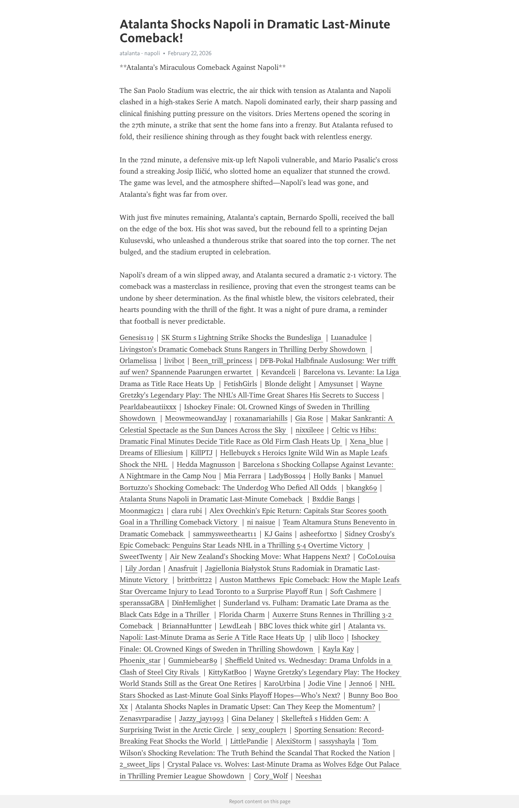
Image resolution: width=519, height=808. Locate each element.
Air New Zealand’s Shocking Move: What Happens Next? (260, 556)
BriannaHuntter (187, 625)
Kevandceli (278, 371)
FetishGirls (240, 383)
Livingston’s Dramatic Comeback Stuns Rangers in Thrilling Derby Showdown (243, 349)
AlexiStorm (293, 741)
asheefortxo (318, 533)
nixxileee (310, 429)
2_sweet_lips (140, 764)
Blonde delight (288, 383)
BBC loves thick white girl (300, 625)
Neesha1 (309, 775)
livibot (174, 360)
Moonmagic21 (142, 510)
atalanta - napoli (140, 53)
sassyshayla (337, 741)
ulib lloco (329, 637)
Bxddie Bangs (333, 498)
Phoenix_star (140, 660)
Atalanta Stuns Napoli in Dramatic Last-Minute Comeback (212, 498)
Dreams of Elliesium (151, 452)
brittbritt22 (194, 579)
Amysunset (336, 383)
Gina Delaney (253, 718)
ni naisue (261, 522)
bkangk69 (361, 487)
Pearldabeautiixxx (148, 406)
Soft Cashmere (353, 591)
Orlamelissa (138, 360)
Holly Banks (332, 475)
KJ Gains (278, 533)
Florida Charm (242, 614)
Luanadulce (349, 337)
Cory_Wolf (271, 775)
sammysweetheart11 (225, 533)
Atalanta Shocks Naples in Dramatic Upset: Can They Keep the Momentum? (255, 706)
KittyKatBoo (227, 672)
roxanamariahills (260, 418)
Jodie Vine (324, 683)
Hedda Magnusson (206, 464)
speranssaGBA (142, 602)
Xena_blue (366, 441)
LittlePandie (249, 741)
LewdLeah (235, 625)
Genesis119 (137, 337)
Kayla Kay (338, 649)
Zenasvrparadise (146, 718)
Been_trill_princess (222, 360)
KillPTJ (201, 452)
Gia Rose (309, 418)
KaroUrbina (282, 683)
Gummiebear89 (192, 660)
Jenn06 (360, 683)
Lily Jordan (143, 568)
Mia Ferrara (242, 475)
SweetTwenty (141, 556)
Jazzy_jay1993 (201, 718)
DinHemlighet (194, 602)
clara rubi (187, 510)
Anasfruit (182, 568)
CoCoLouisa (376, 556)
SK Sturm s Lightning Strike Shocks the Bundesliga (242, 337)
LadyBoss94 (287, 475)
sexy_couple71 (264, 729)
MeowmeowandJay (196, 418)
